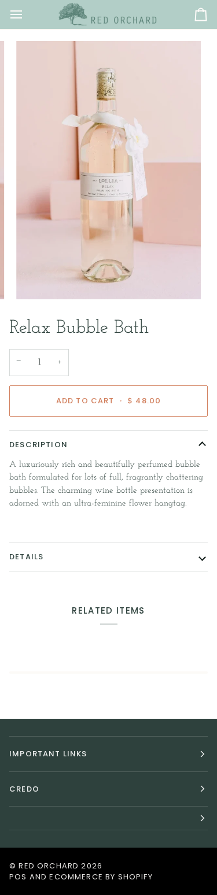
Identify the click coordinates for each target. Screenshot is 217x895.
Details (26, 556)
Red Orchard (49, 865)
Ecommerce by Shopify (100, 876)
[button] (108, 818)
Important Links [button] (48, 753)
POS (18, 876)
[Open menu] (26, 14)
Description (38, 444)
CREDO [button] (24, 788)
